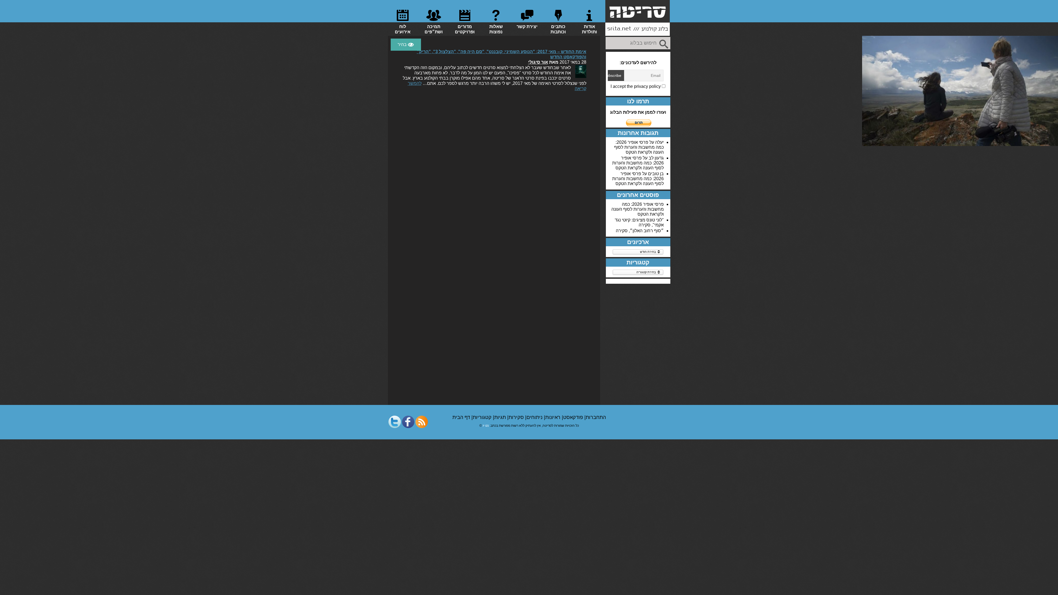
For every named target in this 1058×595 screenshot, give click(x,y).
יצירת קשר (527, 26)
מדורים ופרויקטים (465, 29)
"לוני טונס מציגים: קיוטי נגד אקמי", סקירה (639, 222)
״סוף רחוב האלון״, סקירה (640, 230)
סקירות (517, 417)
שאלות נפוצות (496, 29)
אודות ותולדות (589, 29)
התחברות (596, 417)
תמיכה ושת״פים (434, 29)
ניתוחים (535, 417)
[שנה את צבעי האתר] (406, 45)
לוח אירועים (403, 29)
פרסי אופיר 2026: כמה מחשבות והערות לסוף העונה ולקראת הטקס (639, 147)
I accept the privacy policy (636, 86)
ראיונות (553, 417)
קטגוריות (483, 417)
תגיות (500, 417)
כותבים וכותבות (558, 29)
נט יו (486, 426)
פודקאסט (573, 417)
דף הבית (461, 417)
